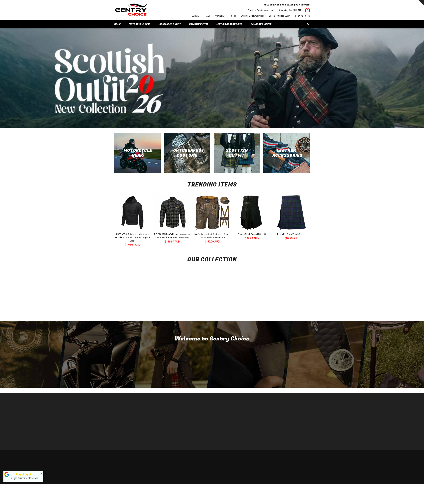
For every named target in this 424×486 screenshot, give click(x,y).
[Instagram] (309, 16)
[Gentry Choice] (130, 10)
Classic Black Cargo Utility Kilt (252, 234)
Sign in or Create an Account (261, 10)
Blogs (233, 16)
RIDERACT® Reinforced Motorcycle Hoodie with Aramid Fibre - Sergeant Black (132, 237)
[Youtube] (305, 16)
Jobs (166, 439)
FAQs (208, 16)
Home (167, 409)
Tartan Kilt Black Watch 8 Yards (291, 234)
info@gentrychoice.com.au (130, 419)
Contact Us (220, 16)
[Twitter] (299, 16)
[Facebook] (295, 16)
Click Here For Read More (212, 375)
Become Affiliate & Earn (279, 16)
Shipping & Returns (285, 456)
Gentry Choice (135, 456)
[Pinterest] (302, 16)
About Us (196, 16)
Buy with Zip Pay (171, 424)
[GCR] (7, 474)
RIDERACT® (170, 429)
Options (133, 228)
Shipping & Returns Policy (252, 16)
